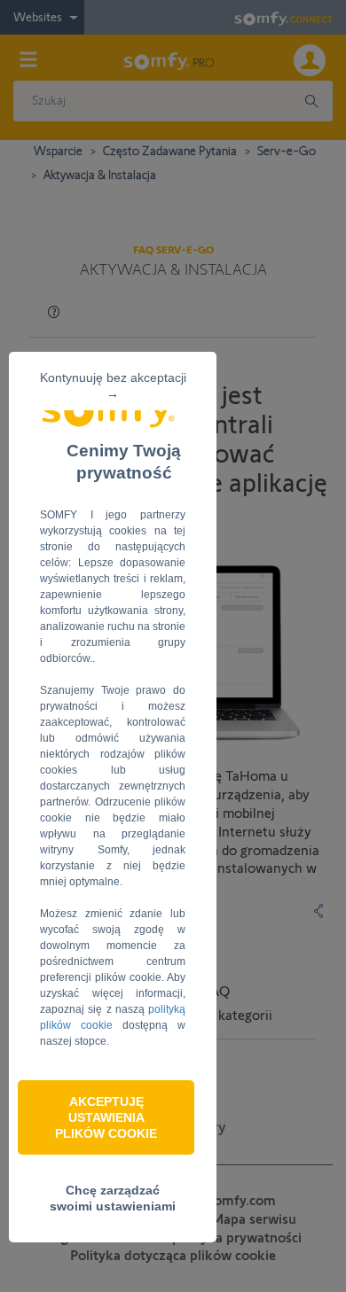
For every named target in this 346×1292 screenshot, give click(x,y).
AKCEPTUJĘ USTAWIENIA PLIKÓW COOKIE (106, 1117)
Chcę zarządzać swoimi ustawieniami (113, 1198)
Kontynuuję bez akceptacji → (113, 385)
